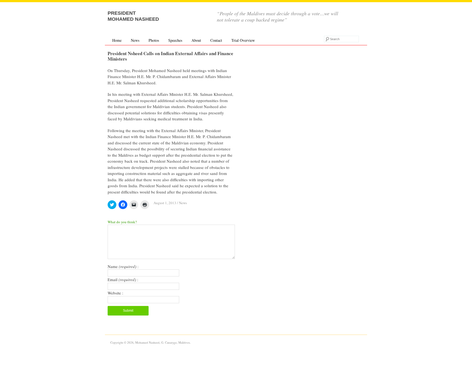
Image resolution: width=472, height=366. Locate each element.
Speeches (175, 40)
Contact (216, 40)
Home (117, 40)
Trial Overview (243, 40)
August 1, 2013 (165, 202)
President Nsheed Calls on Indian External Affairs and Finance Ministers (170, 56)
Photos (154, 40)
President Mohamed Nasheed (133, 16)
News (135, 40)
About (196, 40)
